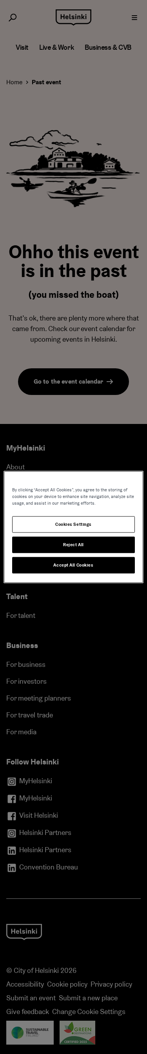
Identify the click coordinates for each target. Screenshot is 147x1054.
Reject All (73, 545)
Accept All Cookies (73, 565)
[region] (73, 527)
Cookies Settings (73, 524)
